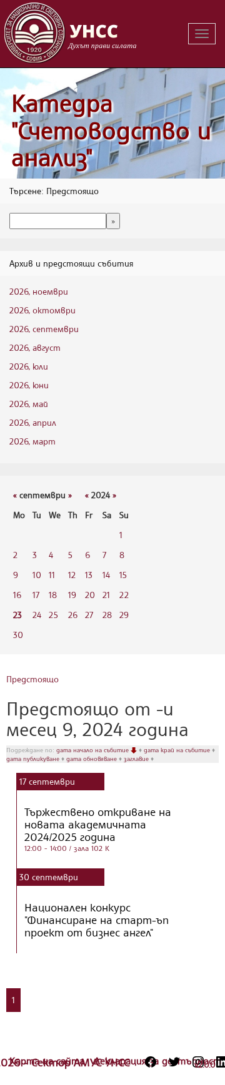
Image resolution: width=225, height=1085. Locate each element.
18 (53, 594)
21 (106, 594)
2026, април (32, 422)
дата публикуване (33, 758)
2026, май (28, 403)
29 (124, 614)
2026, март (32, 441)
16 (17, 594)
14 (106, 574)
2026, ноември (38, 291)
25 (53, 614)
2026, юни (29, 385)
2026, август (35, 347)
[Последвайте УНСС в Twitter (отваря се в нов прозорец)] (174, 1062)
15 (123, 574)
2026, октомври (42, 310)
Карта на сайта (48, 1060)
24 (36, 614)
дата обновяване (92, 758)
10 (36, 574)
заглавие (137, 758)
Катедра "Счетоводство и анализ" (111, 129)
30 (18, 634)
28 (107, 614)
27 (89, 614)
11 (52, 574)
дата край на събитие (178, 750)
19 (72, 594)
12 (72, 574)
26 (73, 614)
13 (88, 574)
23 (17, 614)
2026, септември (44, 328)
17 (35, 594)
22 (124, 594)
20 (90, 594)
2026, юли (28, 366)
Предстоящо (32, 679)
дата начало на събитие (93, 750)
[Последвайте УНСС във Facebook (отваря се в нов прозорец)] (150, 1062)
